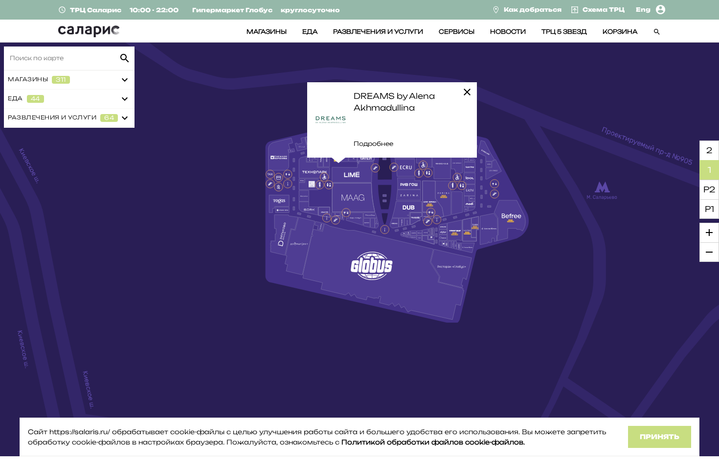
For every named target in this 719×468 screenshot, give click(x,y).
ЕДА (309, 31)
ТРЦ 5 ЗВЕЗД (564, 31)
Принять (659, 437)
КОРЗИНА (620, 31)
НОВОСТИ (508, 31)
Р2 (709, 189)
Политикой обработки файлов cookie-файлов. (433, 442)
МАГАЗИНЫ (267, 31)
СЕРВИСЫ (456, 31)
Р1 (709, 209)
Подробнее (373, 143)
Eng (643, 9)
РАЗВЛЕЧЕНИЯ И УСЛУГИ (378, 31)
